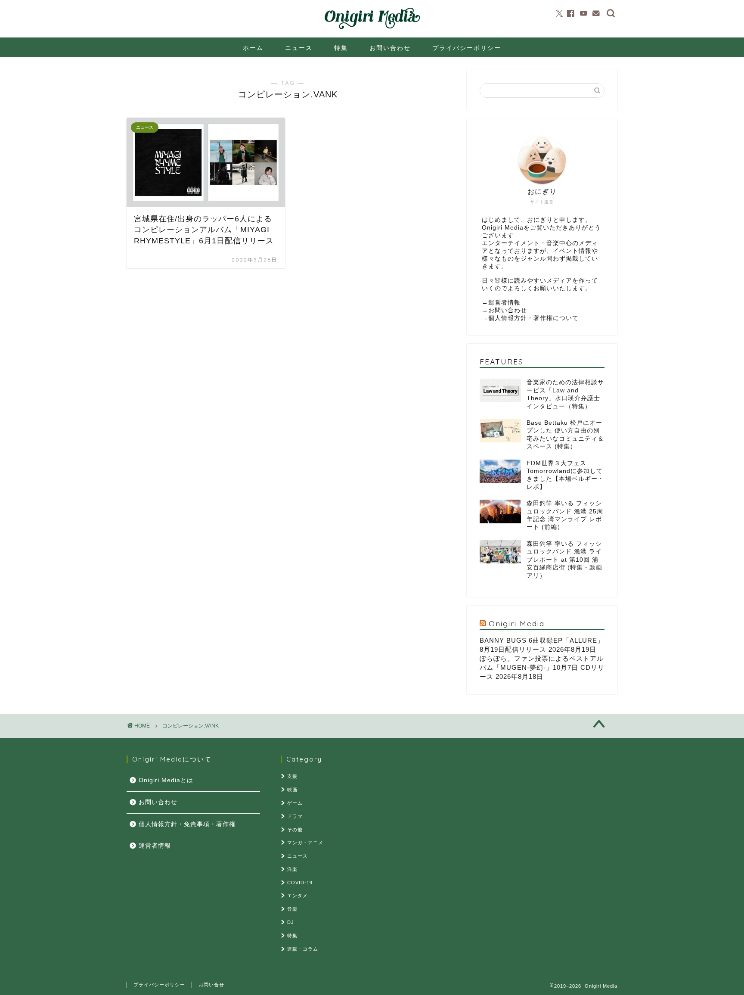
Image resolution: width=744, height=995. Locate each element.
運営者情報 (504, 302)
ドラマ (295, 816)
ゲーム (295, 802)
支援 (292, 776)
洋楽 (292, 869)
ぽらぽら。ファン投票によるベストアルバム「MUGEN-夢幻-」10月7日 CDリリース (542, 667)
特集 (341, 48)
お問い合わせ (390, 48)
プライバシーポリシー (466, 48)
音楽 (292, 908)
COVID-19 (300, 882)
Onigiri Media (517, 623)
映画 (292, 789)
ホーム (253, 48)
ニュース (299, 48)
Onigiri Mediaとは (166, 780)
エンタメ (297, 895)
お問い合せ (211, 984)
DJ (290, 922)
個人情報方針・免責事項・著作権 (187, 824)
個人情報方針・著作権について (533, 318)
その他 (295, 829)
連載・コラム (302, 948)
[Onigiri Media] (372, 29)
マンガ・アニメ (305, 842)
